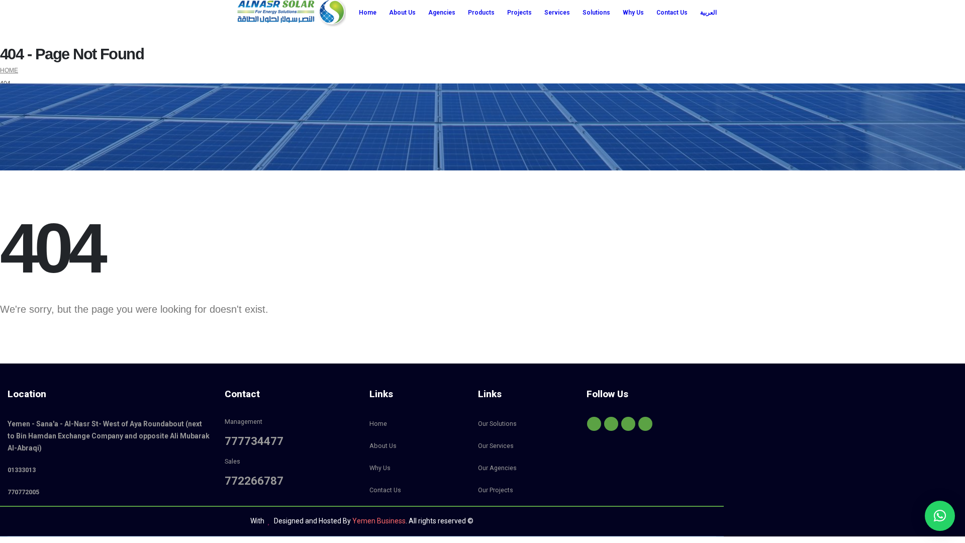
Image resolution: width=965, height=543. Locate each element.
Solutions (596, 12)
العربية (708, 12)
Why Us (633, 12)
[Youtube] (611, 424)
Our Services (496, 445)
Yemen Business (379, 521)
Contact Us (672, 12)
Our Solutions (497, 423)
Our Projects (495, 490)
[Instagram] (628, 424)
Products (481, 12)
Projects (519, 12)
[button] (940, 516)
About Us (402, 12)
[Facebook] (594, 424)
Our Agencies (497, 468)
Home (367, 12)
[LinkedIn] (645, 424)
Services (557, 12)
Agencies (441, 12)
